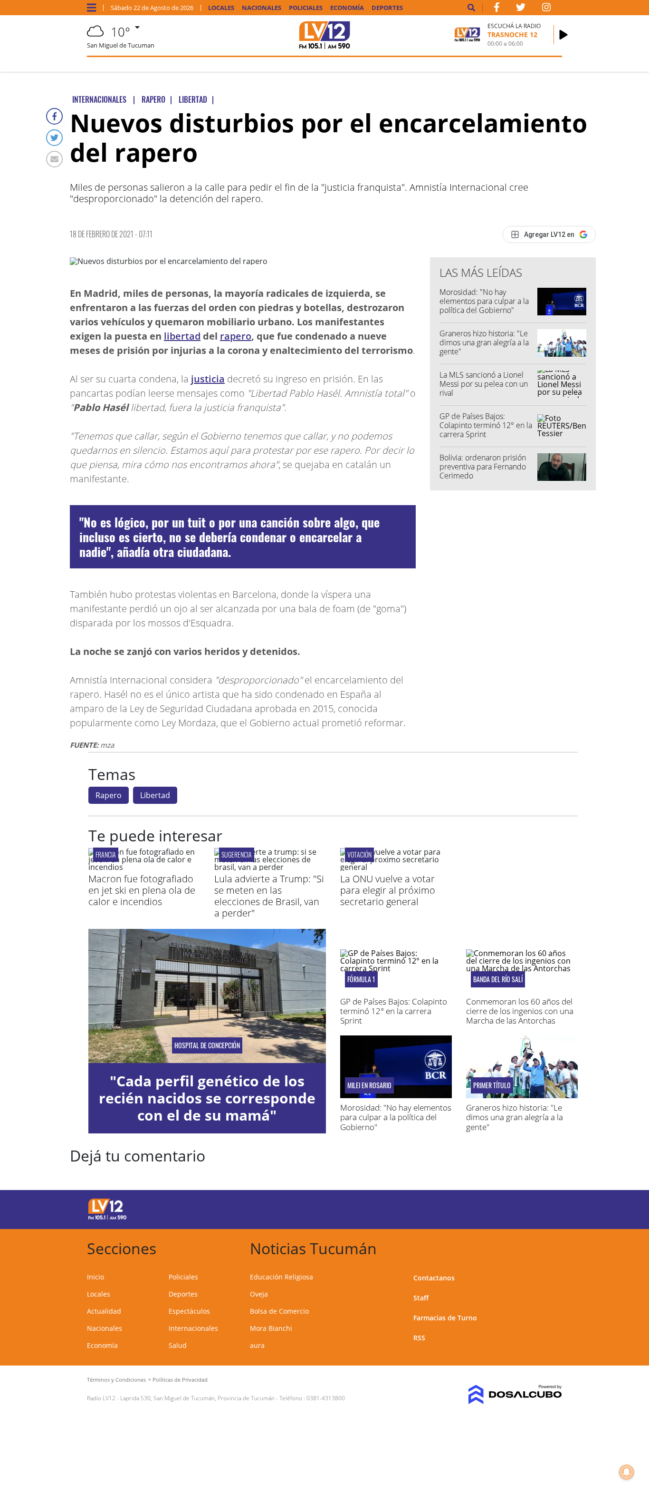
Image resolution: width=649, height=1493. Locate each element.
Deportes (387, 8)
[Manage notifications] (626, 1472)
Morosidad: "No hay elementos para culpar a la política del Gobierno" (484, 301)
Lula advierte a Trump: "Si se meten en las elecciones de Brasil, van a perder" (269, 895)
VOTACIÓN (359, 854)
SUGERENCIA (236, 854)
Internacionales (193, 1328)
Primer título (492, 1085)
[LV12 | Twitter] (520, 9)
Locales (221, 8)
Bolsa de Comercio (279, 1311)
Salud (178, 1345)
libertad (182, 336)
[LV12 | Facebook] (496, 9)
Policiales (306, 8)
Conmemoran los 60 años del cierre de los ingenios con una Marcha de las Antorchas (519, 1011)
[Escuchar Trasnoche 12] (563, 34)
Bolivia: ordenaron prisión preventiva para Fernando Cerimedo (482, 466)
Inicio (95, 1276)
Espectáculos (189, 1311)
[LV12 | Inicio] (551, 1247)
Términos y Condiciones (116, 1379)
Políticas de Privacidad (180, 1379)
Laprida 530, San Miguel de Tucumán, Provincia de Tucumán (197, 1398)
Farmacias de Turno (445, 1317)
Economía (347, 8)
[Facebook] (54, 116)
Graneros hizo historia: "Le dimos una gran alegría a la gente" (484, 342)
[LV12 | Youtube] (509, 1208)
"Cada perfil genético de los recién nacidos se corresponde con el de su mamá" (207, 1098)
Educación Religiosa (281, 1276)
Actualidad (104, 1311)
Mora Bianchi (271, 1328)
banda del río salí (498, 979)
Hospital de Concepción (207, 1045)
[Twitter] (54, 137)
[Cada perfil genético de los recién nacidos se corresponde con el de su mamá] (207, 996)
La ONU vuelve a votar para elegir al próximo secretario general (387, 890)
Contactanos (434, 1277)
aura (257, 1345)
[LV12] (107, 1218)
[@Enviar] (54, 159)
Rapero (108, 795)
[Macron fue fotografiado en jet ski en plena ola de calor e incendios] (144, 867)
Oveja (259, 1293)
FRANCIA (105, 854)
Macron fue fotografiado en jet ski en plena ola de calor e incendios (141, 890)
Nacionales (261, 8)
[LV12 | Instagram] (546, 9)
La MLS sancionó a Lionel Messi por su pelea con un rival (483, 384)
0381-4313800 (325, 1398)
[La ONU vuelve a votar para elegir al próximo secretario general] (396, 867)
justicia (208, 378)
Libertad (155, 795)
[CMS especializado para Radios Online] (508, 1394)
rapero (235, 336)
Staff (421, 1297)
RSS (419, 1337)
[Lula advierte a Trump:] (270, 867)
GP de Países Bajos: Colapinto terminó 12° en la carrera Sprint (485, 425)
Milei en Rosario (369, 1085)
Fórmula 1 (361, 979)
